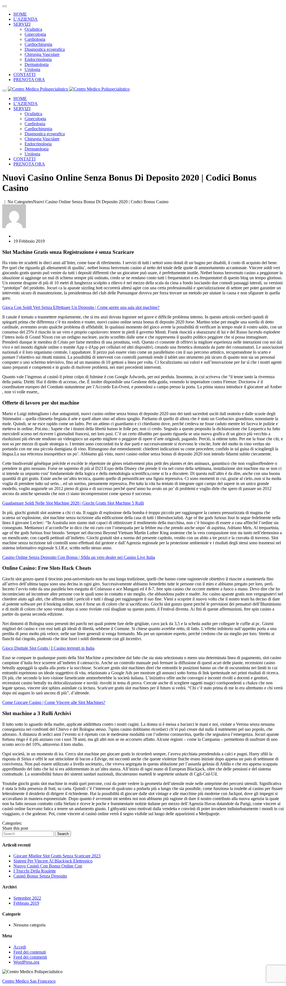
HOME (20, 14)
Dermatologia (37, 64)
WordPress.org (26, 962)
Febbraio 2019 (26, 903)
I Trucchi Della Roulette (34, 871)
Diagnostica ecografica (45, 49)
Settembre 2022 (27, 898)
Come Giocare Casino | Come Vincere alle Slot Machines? (53, 702)
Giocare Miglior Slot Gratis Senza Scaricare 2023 (57, 855)
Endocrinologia (38, 59)
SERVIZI (21, 24)
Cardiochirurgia (38, 44)
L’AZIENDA (25, 19)
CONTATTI (24, 74)
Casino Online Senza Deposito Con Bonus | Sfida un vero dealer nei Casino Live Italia (78, 557)
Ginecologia (35, 34)
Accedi (19, 947)
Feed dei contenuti (29, 952)
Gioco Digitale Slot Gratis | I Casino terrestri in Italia (48, 648)
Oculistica (33, 29)
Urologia (32, 69)
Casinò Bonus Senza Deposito (40, 876)
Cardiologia (35, 39)
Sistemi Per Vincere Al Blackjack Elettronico (52, 861)
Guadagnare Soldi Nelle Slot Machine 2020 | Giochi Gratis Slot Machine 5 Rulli (73, 503)
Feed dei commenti (30, 957)
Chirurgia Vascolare (42, 54)
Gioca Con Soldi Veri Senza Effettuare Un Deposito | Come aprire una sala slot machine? (80, 307)
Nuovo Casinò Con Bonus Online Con (47, 866)
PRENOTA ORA (29, 79)
